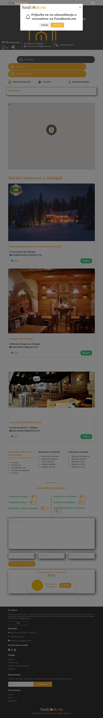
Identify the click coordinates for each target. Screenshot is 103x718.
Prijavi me (57, 25)
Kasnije (44, 25)
